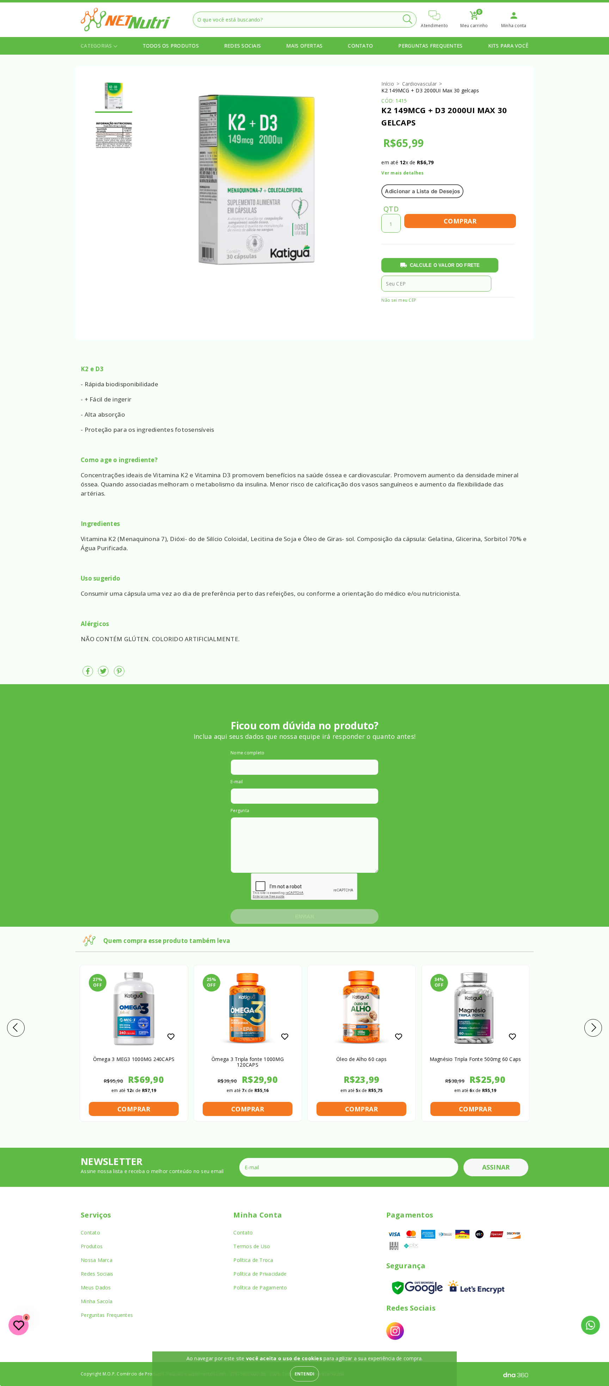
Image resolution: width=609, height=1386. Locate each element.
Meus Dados (96, 1287)
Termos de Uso (251, 1246)
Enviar (304, 916)
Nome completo (247, 753)
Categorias (97, 45)
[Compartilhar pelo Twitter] (104, 673)
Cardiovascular (419, 83)
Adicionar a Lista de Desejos (422, 191)
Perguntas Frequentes (430, 45)
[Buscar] (407, 19)
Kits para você (508, 45)
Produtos (92, 1246)
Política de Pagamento (260, 1287)
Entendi (305, 1374)
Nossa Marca (96, 1260)
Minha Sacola (96, 1301)
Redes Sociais (242, 45)
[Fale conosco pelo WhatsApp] (590, 1325)
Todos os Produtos (171, 45)
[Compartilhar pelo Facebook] (88, 673)
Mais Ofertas (304, 45)
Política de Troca (253, 1260)
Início (387, 83)
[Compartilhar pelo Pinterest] (119, 673)
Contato (360, 45)
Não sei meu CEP (398, 300)
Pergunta (239, 811)
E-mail (236, 782)
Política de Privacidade (260, 1273)
